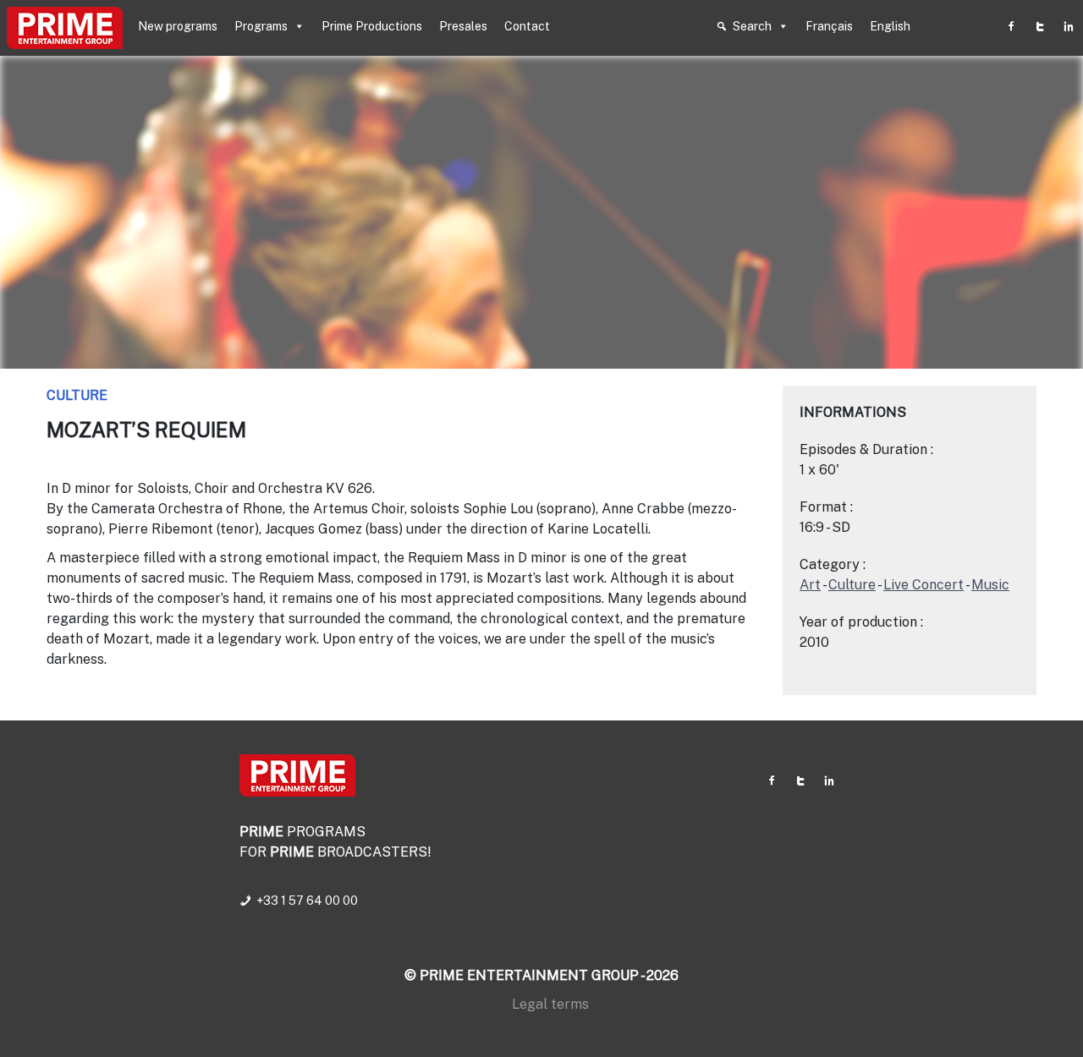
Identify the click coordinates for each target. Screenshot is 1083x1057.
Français (829, 26)
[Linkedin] (1068, 26)
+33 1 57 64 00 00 (307, 900)
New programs (177, 26)
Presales (463, 26)
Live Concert (923, 585)
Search (752, 26)
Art (810, 585)
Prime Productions (372, 26)
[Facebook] (1011, 26)
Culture (77, 395)
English (890, 26)
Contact (527, 26)
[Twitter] (1039, 26)
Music (990, 585)
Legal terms (550, 1004)
